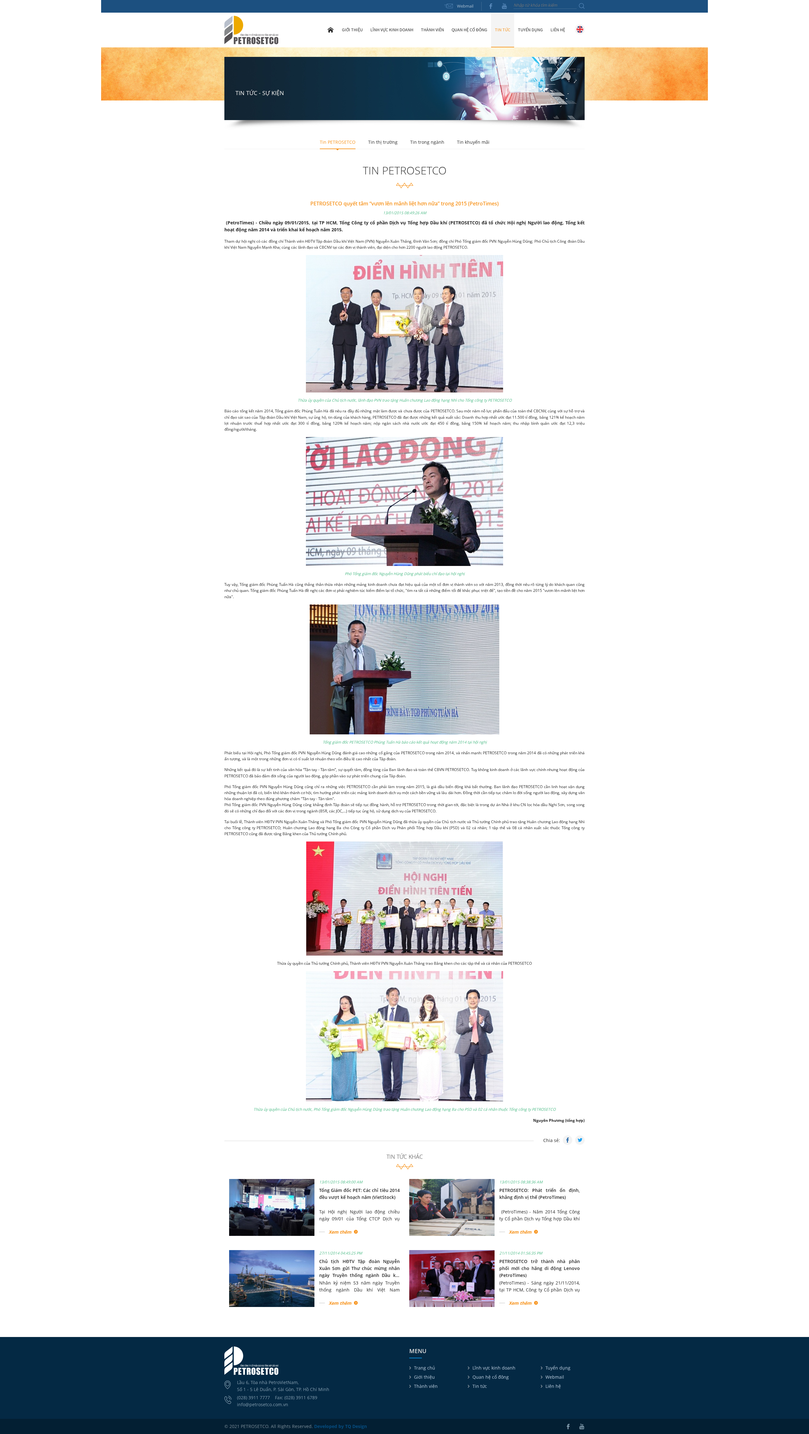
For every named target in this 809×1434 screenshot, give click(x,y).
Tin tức (479, 1386)
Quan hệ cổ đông (490, 1377)
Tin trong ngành (427, 142)
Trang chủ (330, 30)
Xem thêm (340, 1232)
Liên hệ (557, 30)
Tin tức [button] (502, 30)
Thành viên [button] (432, 30)
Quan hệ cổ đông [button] (469, 30)
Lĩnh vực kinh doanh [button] (391, 30)
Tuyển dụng (530, 30)
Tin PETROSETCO (338, 142)
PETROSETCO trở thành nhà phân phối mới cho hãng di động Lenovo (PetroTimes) (539, 1268)
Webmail (465, 6)
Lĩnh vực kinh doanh (493, 1368)
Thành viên (426, 1386)
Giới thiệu (424, 1377)
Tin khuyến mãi (473, 142)
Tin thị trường (383, 142)
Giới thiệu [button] (352, 30)
